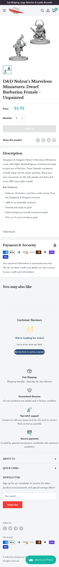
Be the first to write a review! (29, 352)
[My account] (48, 10)
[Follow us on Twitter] (10, 528)
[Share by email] (54, 140)
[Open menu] (4, 10)
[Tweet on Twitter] (49, 140)
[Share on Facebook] (38, 140)
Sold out (29, 128)
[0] (54, 10)
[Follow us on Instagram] (16, 528)
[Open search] (42, 10)
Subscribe (12, 504)
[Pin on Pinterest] (43, 140)
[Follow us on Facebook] (5, 528)
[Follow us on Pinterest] (21, 528)
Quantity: (7, 118)
